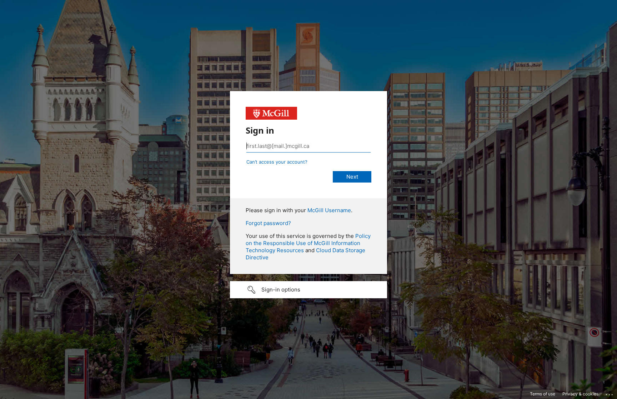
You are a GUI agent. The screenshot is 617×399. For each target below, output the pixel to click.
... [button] (610, 392)
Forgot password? (268, 223)
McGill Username (329, 210)
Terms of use (542, 393)
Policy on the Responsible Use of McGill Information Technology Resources (308, 243)
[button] (308, 289)
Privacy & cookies (580, 393)
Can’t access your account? (276, 162)
